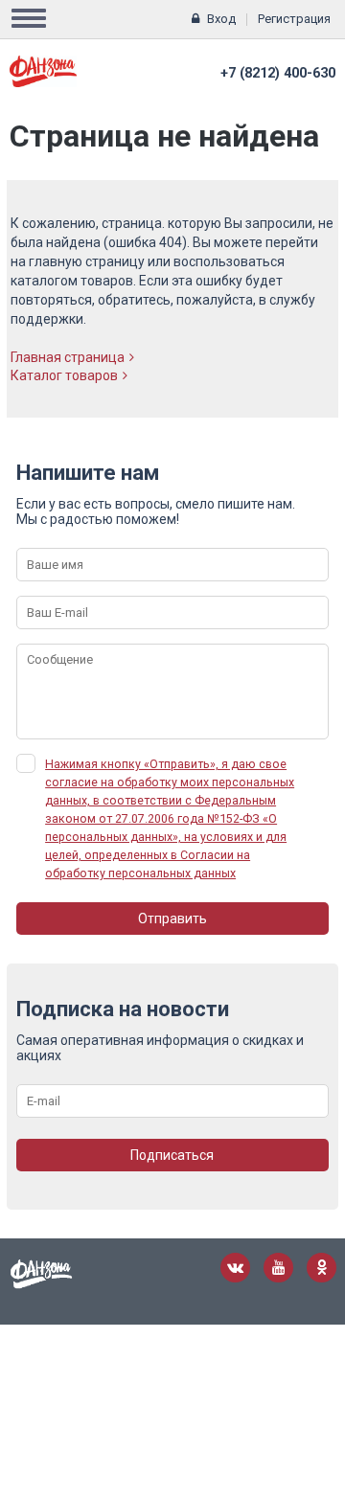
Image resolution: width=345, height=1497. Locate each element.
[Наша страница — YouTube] (278, 1267)
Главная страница (68, 357)
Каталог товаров (64, 375)
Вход (221, 18)
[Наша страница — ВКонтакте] (235, 1267)
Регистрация (294, 18)
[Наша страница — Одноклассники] (321, 1267)
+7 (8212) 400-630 (277, 73)
